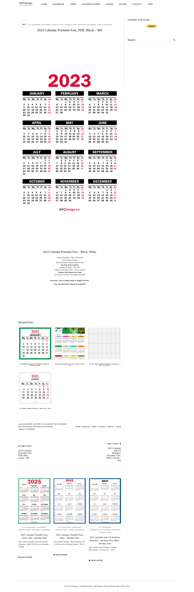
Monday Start (58, 25)
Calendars (46, 25)
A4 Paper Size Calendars (99, 530)
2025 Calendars (29, 527)
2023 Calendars (33, 25)
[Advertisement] (69, 52)
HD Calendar (60, 424)
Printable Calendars (87, 25)
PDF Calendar (25, 427)
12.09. (59, 484)
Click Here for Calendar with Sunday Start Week (69, 275)
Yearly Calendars (104, 25)
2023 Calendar (25, 424)
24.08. (95, 484)
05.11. (24, 24)
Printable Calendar (42, 427)
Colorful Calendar (43, 424)
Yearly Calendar (26, 429)
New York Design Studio (112, 586)
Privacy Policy (125, 586)
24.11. (24, 484)
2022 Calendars (64, 527)
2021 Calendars (104, 527)
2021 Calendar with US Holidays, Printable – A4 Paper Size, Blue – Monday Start (105, 540)
